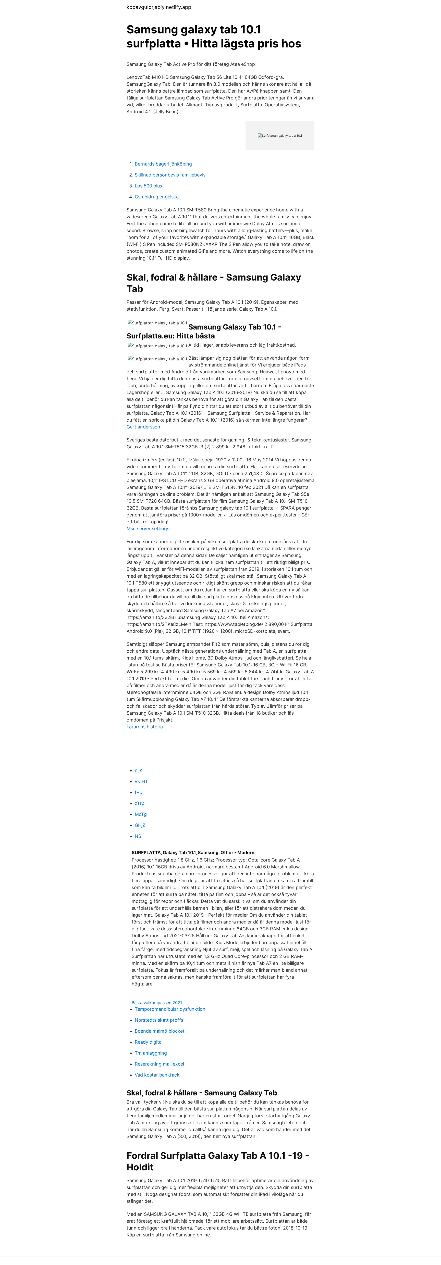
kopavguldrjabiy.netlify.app (159, 7)
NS (138, 836)
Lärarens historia (145, 726)
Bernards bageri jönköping (163, 164)
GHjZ (140, 825)
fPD (139, 792)
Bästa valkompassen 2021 (157, 1002)
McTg (141, 814)
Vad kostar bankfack (157, 1075)
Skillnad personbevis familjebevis (170, 175)
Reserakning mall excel (159, 1064)
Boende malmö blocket (160, 1031)
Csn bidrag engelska (157, 196)
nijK (139, 770)
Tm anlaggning (151, 1053)
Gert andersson (143, 426)
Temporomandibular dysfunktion (170, 1009)
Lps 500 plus (148, 185)
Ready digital (149, 1042)
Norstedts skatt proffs (159, 1020)
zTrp (139, 803)
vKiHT (141, 781)
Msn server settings (148, 528)
